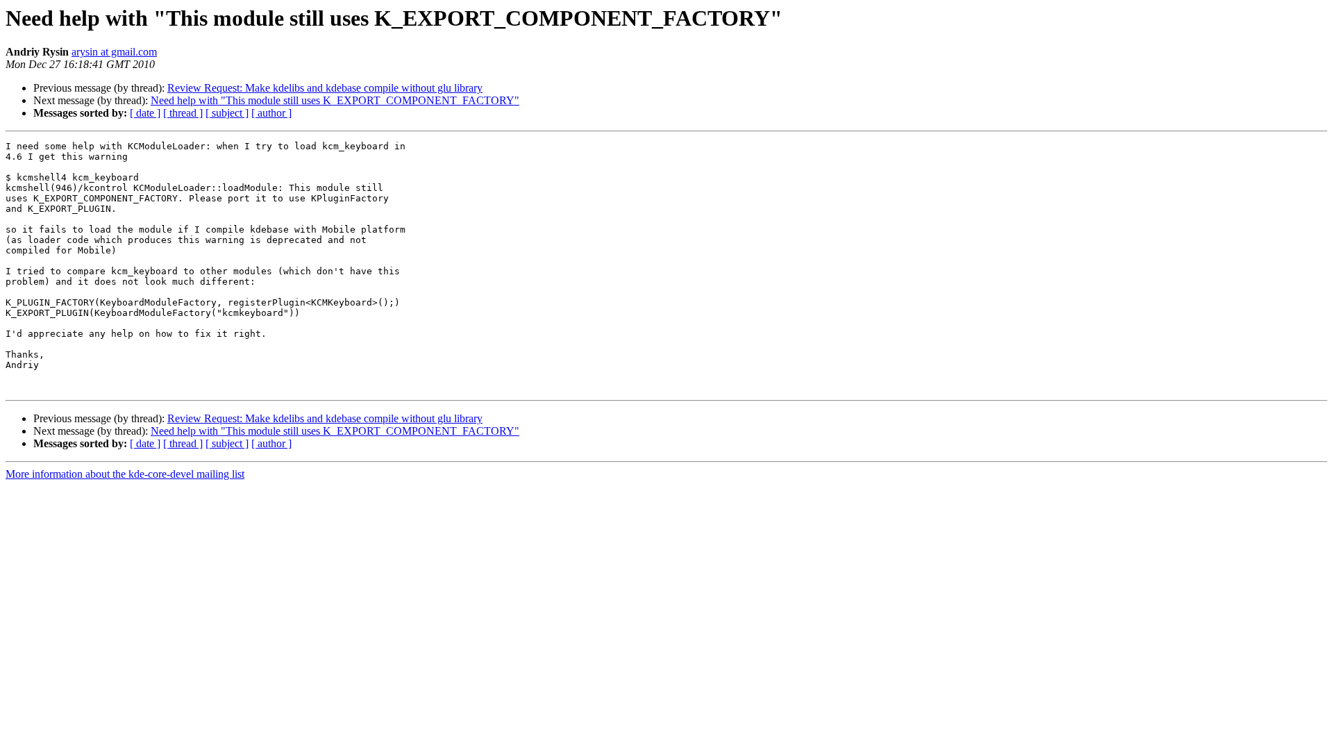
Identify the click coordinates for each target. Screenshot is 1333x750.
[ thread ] (183, 113)
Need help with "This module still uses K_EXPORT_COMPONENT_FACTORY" (335, 100)
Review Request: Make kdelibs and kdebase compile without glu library (325, 88)
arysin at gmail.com (114, 52)
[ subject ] (227, 113)
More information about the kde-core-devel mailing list (125, 474)
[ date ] (145, 113)
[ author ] (271, 113)
